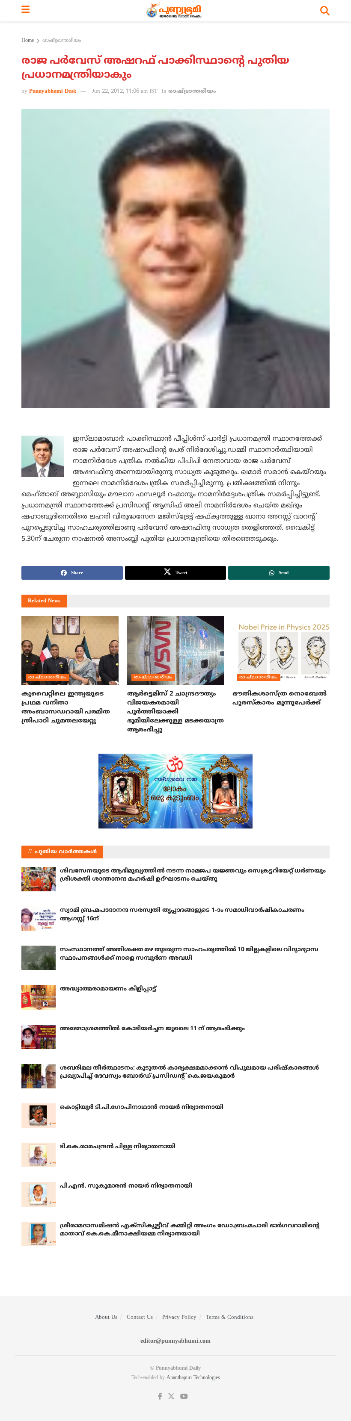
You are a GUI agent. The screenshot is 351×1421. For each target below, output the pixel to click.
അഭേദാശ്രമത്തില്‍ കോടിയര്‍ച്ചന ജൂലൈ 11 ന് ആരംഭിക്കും (152, 1028)
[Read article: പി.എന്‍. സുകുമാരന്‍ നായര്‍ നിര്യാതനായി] (38, 1194)
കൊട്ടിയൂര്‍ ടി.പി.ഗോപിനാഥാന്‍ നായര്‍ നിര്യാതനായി (141, 1107)
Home (27, 41)
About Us (106, 1317)
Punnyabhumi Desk (52, 91)
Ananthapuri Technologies (193, 1378)
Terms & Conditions (229, 1317)
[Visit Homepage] (175, 10)
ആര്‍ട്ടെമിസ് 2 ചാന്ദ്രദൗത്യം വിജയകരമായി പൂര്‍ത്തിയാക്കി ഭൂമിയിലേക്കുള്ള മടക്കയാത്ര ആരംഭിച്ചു (175, 712)
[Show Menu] (25, 10)
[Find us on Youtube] (184, 1397)
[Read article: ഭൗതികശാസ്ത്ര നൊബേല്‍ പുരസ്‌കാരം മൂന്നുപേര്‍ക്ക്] (281, 650)
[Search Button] (325, 10)
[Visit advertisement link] (175, 791)
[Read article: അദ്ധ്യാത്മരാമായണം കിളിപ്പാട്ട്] (38, 997)
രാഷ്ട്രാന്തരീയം (61, 41)
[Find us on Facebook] (160, 1397)
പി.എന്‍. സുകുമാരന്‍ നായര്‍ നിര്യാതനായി (126, 1186)
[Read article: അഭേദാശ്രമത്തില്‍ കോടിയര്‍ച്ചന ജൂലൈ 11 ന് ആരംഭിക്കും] (38, 1037)
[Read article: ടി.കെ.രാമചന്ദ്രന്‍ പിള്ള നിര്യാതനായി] (38, 1155)
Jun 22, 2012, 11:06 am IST (125, 91)
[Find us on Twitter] (171, 1397)
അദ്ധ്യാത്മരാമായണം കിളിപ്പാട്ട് (108, 989)
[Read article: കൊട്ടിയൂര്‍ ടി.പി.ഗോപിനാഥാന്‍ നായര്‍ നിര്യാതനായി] (38, 1115)
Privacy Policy (179, 1317)
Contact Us (140, 1317)
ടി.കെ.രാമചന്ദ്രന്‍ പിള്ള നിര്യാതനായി (118, 1146)
